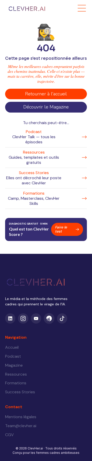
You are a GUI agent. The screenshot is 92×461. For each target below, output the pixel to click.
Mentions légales (20, 416)
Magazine (14, 365)
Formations (15, 383)
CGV (9, 434)
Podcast (13, 356)
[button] (82, 8)
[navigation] (18, 8)
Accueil (12, 347)
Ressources (16, 374)
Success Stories (20, 392)
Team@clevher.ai (20, 425)
